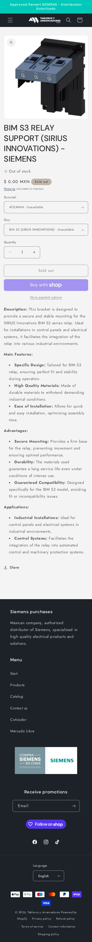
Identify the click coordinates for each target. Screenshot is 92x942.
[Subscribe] (73, 806)
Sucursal (10, 197)
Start (14, 673)
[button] (10, 20)
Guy (7, 219)
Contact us (19, 708)
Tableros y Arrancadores (44, 912)
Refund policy (65, 919)
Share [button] (14, 567)
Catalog (16, 696)
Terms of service (32, 926)
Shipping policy (48, 934)
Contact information (62, 926)
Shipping (9, 189)
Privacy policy (41, 919)
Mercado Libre (22, 731)
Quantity (10, 242)
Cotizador (18, 719)
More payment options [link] (46, 297)
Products (17, 684)
